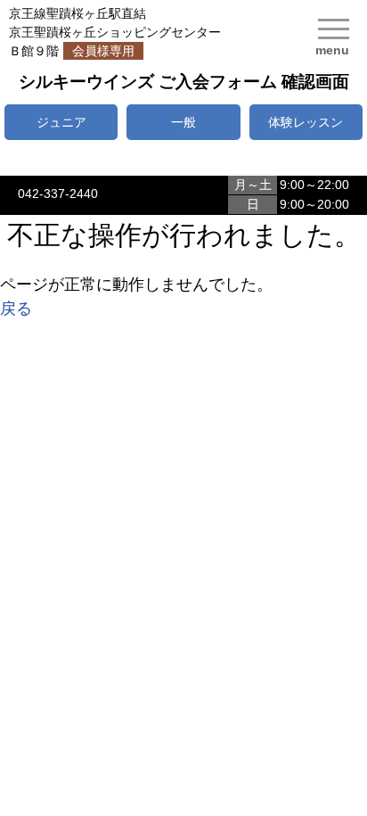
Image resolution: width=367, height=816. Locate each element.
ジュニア (61, 122)
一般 (183, 122)
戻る (16, 308)
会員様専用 (103, 51)
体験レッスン (305, 122)
